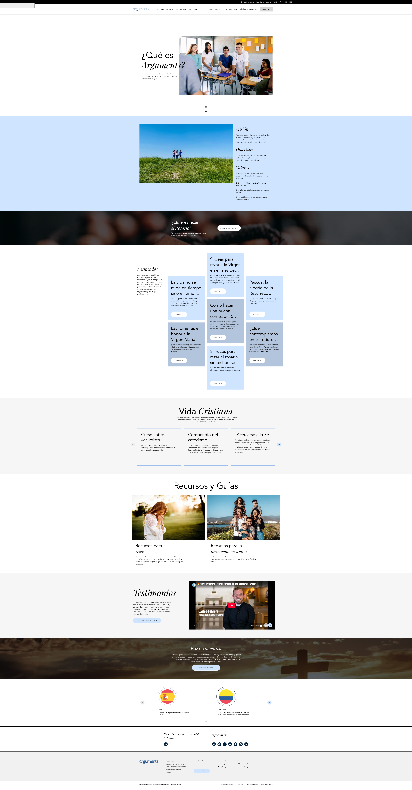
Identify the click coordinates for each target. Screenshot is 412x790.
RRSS (275, 2)
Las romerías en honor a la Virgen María (186, 334)
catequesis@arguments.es (173, 769)
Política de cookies (252, 784)
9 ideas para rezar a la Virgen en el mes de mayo (225, 267)
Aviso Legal (240, 784)
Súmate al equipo (176, 784)
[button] (229, 228)
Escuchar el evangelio (263, 2)
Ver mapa (168, 772)
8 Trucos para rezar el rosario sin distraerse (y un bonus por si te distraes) (225, 363)
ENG (290, 2)
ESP (286, 2)
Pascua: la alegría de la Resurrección (261, 287)
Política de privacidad (227, 784)
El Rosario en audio (247, 2)
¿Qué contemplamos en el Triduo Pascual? (263, 336)
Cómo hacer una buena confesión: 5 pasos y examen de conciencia (225, 316)
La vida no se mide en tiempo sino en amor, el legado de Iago (186, 290)
